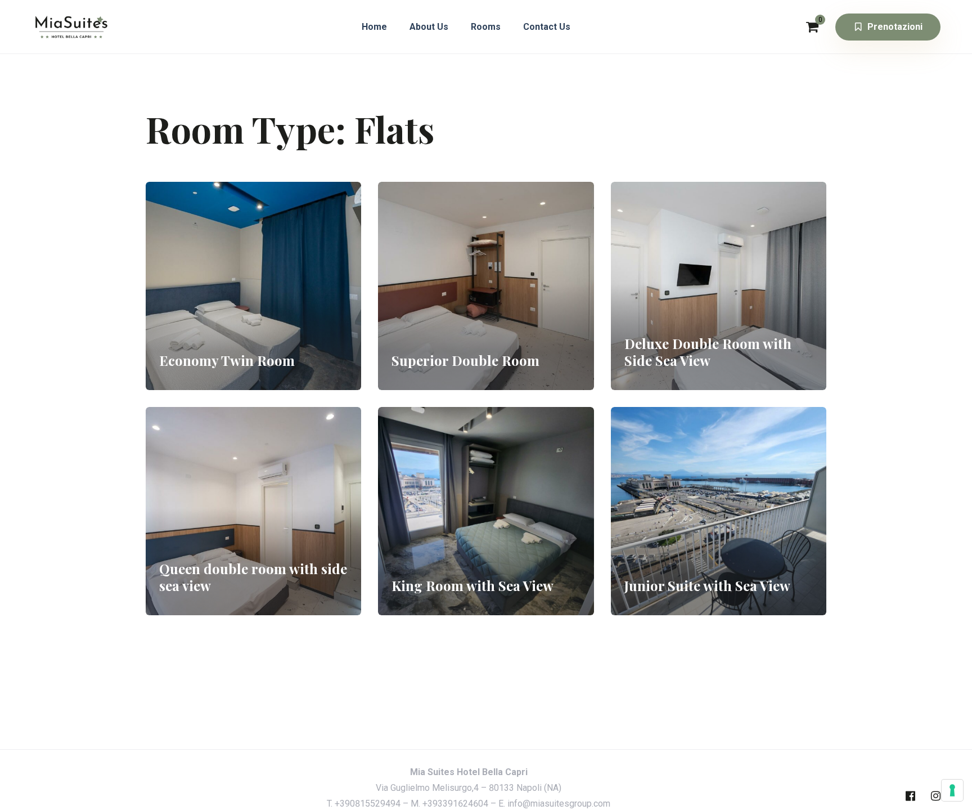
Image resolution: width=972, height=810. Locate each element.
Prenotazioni (894, 26)
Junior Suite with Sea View (707, 585)
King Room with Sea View (473, 585)
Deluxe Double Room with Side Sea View (707, 351)
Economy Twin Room (227, 360)
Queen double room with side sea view (253, 577)
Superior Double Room (465, 360)
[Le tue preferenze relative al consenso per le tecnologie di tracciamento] (952, 790)
